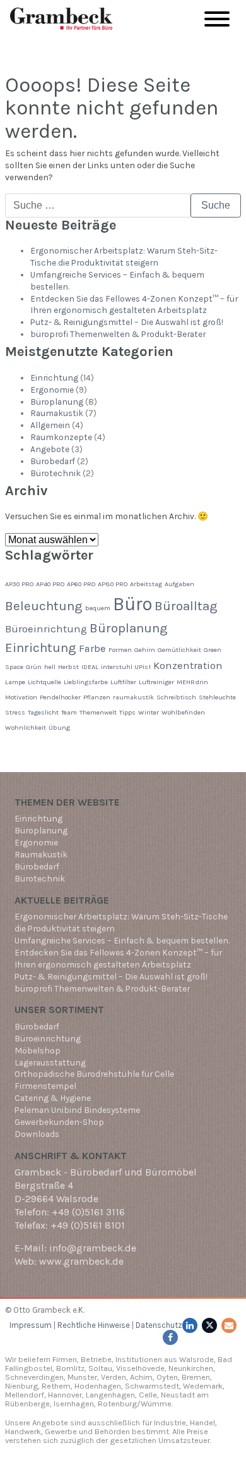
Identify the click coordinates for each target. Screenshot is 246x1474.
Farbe (92, 648)
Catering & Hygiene (53, 1098)
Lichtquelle (44, 682)
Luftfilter (123, 682)
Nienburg (21, 1386)
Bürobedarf (52, 461)
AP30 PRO (19, 584)
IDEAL (89, 667)
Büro (132, 604)
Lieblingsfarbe (86, 682)
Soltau (100, 1368)
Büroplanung (56, 401)
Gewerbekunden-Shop (59, 1122)
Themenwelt (98, 712)
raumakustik (133, 697)
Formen (120, 650)
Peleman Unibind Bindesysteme (77, 1110)
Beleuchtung (44, 605)
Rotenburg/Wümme (135, 1403)
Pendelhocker (60, 697)
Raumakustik (56, 413)
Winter (148, 712)
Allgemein (50, 425)
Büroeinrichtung (46, 629)
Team (69, 712)
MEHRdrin (192, 682)
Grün (34, 667)
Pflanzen (96, 697)
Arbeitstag (146, 584)
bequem (97, 608)
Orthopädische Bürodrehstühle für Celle (94, 1074)
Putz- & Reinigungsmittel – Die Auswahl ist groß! (126, 322)
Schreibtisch (176, 697)
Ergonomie (52, 389)
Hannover (65, 1394)
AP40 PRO (50, 584)
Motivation (21, 697)
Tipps (127, 712)
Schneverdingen (34, 1377)
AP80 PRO (112, 584)
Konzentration (188, 666)
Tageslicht (43, 712)
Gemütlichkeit (179, 650)
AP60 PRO (81, 584)
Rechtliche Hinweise (93, 1325)
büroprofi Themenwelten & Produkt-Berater (118, 334)
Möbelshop (38, 1050)
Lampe (15, 682)
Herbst (68, 667)
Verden (112, 1377)
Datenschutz (159, 1325)
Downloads (37, 1134)
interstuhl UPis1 (126, 667)
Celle (148, 1394)
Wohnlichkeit (25, 727)
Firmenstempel (45, 1086)
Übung (59, 727)
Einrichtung (54, 377)
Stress (15, 712)
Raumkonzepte (61, 437)
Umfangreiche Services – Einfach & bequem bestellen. (122, 940)
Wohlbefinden (183, 712)
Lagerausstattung (50, 1062)
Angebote (49, 449)
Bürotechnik (55, 473)
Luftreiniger (156, 682)
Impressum (30, 1325)
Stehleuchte (217, 697)
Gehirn (144, 650)
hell (50, 667)
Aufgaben (179, 584)
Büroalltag (186, 605)
